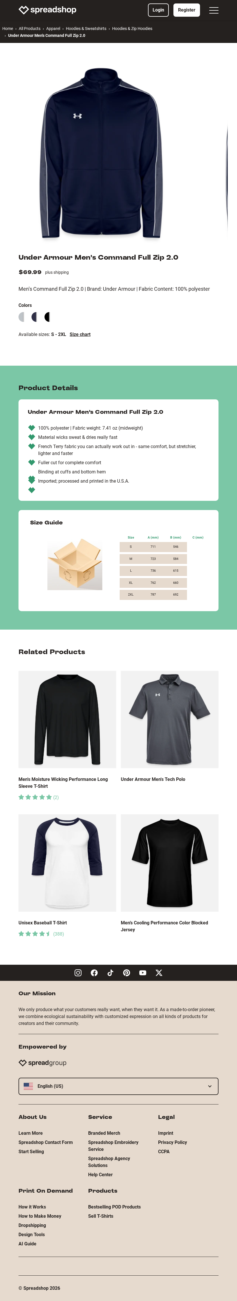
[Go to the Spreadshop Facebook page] (94, 973)
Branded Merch (104, 1133)
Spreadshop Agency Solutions (109, 1162)
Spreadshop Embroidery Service (113, 1146)
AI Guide (27, 1244)
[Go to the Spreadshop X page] (159, 973)
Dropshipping (32, 1225)
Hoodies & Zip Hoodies (132, 28)
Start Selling (31, 1151)
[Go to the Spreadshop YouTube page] (143, 973)
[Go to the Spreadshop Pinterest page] (126, 973)
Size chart (80, 334)
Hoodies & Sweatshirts (86, 28)
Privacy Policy (172, 1142)
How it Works (32, 1207)
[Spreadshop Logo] (47, 10)
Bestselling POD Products (114, 1207)
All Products (29, 28)
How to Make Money (39, 1216)
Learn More (30, 1133)
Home (7, 28)
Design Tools (31, 1234)
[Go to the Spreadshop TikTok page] (110, 973)
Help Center (100, 1174)
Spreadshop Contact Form (45, 1142)
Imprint (165, 1133)
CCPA (164, 1151)
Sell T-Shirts (100, 1216)
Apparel (53, 28)
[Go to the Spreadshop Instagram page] (78, 973)
